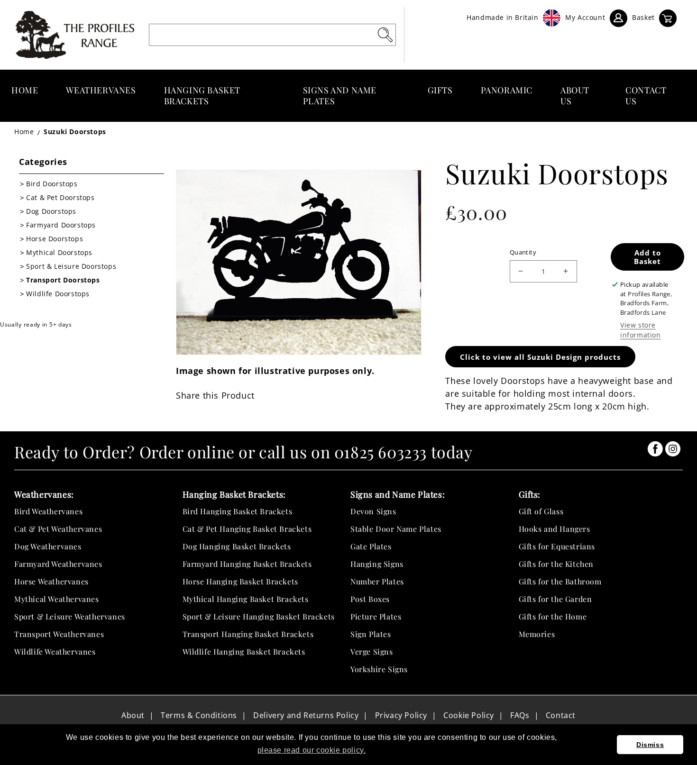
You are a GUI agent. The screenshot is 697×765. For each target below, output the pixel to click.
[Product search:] (385, 34)
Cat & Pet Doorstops (60, 197)
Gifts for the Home (553, 616)
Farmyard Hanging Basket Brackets (247, 564)
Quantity (523, 252)
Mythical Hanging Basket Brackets (246, 599)
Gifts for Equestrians (557, 546)
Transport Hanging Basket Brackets (248, 634)
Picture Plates (375, 616)
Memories (537, 634)
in (655, 448)
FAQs (519, 715)
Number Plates (377, 581)
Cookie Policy (468, 715)
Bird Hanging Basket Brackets (238, 511)
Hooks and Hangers (554, 529)
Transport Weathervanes (59, 634)
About (133, 715)
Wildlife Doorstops (58, 293)
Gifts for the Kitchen (556, 564)
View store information (640, 329)
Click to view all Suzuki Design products (540, 357)
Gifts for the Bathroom (560, 581)
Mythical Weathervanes (56, 599)
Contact (561, 715)
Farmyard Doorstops (61, 224)
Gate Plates (371, 546)
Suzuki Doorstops (75, 131)
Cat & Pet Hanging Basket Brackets (247, 529)
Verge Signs (371, 651)
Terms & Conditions (199, 715)
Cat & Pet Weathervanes (58, 529)
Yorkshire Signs (379, 669)
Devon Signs (373, 511)
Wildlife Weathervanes (55, 651)
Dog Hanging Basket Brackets (237, 546)
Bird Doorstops (51, 183)
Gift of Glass (541, 511)
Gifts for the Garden (555, 599)
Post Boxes (370, 599)
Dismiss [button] (650, 744)
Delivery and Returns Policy (305, 715)
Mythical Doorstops (59, 252)
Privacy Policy (401, 715)
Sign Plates (370, 634)
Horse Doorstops (54, 238)
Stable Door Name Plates (395, 529)
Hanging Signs (377, 564)
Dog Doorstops (51, 211)
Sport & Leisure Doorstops (71, 266)
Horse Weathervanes (51, 581)
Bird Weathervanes (48, 511)
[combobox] (272, 35)
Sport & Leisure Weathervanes (69, 616)
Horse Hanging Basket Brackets (240, 581)
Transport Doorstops (63, 279)
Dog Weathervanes (48, 546)
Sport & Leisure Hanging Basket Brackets (259, 616)
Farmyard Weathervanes (58, 564)
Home (24, 131)
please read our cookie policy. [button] (311, 750)
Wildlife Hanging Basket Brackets (244, 651)
